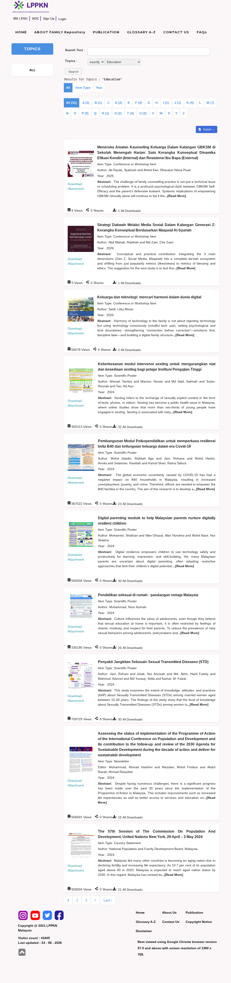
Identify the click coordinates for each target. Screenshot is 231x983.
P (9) (85, 113)
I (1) (166, 102)
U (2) (143, 113)
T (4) (130, 113)
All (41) (71, 102)
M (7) (210, 102)
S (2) (118, 113)
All (68, 87)
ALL (32, 70)
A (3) (85, 102)
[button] (73, 71)
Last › (108, 900)
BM (15, 18)
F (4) (138, 102)
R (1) (105, 113)
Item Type (83, 87)
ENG (24, 18)
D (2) (118, 102)
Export (207, 129)
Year (99, 87)
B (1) (98, 102)
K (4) (190, 102)
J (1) (177, 102)
